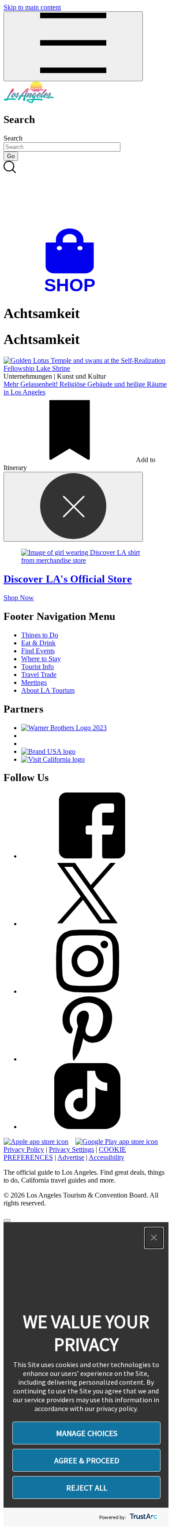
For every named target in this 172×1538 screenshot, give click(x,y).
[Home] (29, 101)
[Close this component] (73, 507)
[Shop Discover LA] (73, 292)
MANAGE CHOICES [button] (86, 1433)
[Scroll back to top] (7, 1220)
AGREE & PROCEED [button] (86, 1460)
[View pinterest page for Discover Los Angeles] (87, 1059)
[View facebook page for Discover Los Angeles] (87, 856)
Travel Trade (38, 674)
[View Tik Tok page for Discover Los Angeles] (87, 1126)
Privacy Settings (71, 1149)
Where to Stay (41, 658)
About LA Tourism (48, 690)
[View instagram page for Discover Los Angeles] (87, 991)
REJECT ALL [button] (86, 1488)
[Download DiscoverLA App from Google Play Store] (116, 1141)
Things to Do (39, 635)
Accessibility (106, 1157)
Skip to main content (32, 7)
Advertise (70, 1157)
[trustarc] (142, 1517)
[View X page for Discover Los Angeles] (87, 923)
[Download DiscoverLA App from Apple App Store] (36, 1141)
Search (13, 138)
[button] (154, 1238)
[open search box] (86, 194)
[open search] (86, 194)
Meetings (34, 682)
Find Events (38, 651)
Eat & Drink (38, 643)
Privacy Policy (24, 1149)
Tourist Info (37, 666)
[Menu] (73, 46)
